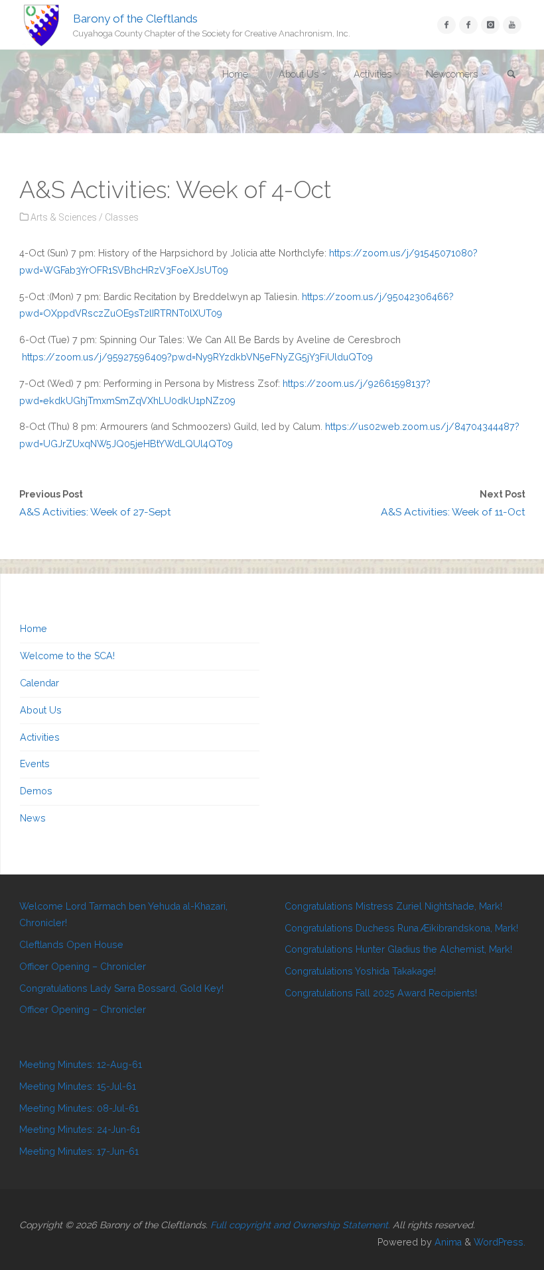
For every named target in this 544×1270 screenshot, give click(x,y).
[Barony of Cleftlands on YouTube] (512, 25)
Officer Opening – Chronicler (82, 966)
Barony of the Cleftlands (135, 18)
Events (35, 764)
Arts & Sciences (64, 217)
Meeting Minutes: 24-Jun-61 (79, 1129)
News (33, 818)
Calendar (39, 683)
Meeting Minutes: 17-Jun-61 (79, 1151)
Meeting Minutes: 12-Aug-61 (80, 1064)
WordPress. (499, 1242)
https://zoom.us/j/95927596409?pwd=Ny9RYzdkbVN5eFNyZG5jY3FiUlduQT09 (197, 357)
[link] (511, 75)
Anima (447, 1242)
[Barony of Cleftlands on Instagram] (490, 25)
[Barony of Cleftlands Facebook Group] (468, 25)
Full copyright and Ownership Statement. (300, 1225)
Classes (122, 217)
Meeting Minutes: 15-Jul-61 (77, 1086)
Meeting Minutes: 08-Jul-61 (79, 1108)
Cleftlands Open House (71, 944)
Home (33, 628)
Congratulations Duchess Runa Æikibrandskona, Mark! (401, 928)
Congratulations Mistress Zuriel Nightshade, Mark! (393, 906)
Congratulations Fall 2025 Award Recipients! (381, 993)
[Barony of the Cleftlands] (41, 24)
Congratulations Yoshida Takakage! (360, 971)
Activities (40, 737)
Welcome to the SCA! (67, 656)
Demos (36, 791)
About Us (41, 710)
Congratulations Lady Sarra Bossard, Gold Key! (121, 988)
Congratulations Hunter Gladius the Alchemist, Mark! (398, 949)
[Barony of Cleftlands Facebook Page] (446, 25)
